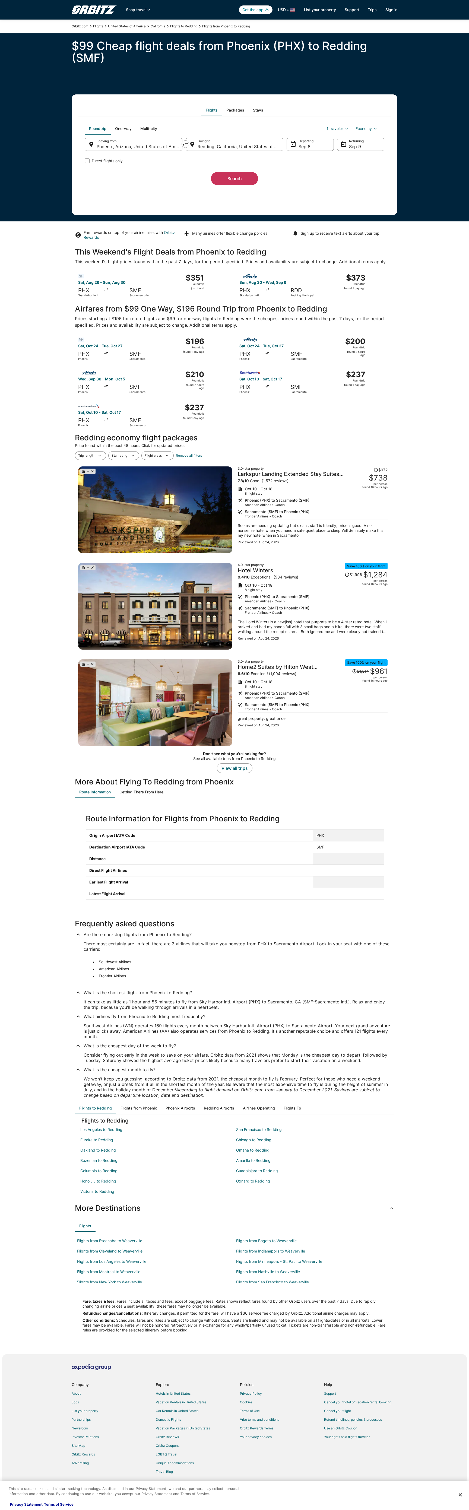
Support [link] (330, 1393)
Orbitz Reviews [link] (167, 1437)
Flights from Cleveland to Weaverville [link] (109, 1251)
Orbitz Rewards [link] (83, 1454)
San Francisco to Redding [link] (259, 1129)
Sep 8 (304, 146)
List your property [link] (85, 1411)
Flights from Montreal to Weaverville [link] (108, 1271)
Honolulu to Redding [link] (98, 1181)
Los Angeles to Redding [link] (101, 1129)
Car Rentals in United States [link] (177, 1411)
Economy (364, 128)
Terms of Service (59, 1504)
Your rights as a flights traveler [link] (347, 1437)
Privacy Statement (26, 1504)
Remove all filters (189, 455)
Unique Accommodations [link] (175, 1463)
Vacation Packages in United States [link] (183, 1428)
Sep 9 (355, 146)
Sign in (391, 9)
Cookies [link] (246, 1402)
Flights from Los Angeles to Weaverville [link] (111, 1261)
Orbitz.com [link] (80, 26)
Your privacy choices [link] (256, 1437)
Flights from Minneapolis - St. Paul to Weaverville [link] (279, 1261)
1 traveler (335, 128)
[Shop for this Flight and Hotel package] (312, 509)
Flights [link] (98, 26)
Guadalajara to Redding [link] (257, 1170)
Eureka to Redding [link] (96, 1139)
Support (352, 9)
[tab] (211, 110)
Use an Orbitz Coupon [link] (340, 1428)
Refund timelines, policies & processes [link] (353, 1419)
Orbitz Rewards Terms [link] (256, 1428)
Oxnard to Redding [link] (253, 1181)
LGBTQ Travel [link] (166, 1454)
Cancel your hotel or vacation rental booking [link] (357, 1402)
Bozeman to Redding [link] (99, 1160)
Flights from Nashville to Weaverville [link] (268, 1271)
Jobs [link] (75, 1402)
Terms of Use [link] (250, 1411)
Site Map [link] (78, 1446)
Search (234, 178)
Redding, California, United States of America (240, 146)
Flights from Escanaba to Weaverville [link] (109, 1240)
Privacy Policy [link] (251, 1393)
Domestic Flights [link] (168, 1419)
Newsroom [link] (80, 1428)
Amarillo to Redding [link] (253, 1160)
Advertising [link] (80, 1463)
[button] (234, 1208)
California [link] (158, 26)
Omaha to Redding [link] (253, 1150)
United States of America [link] (127, 26)
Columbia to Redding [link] (99, 1170)
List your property (320, 9)
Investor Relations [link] (85, 1437)
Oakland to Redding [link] (98, 1150)
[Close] (460, 1495)
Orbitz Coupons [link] (167, 1446)
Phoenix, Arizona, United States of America (139, 146)
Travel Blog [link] (164, 1472)
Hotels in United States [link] (173, 1393)
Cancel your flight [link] (337, 1411)
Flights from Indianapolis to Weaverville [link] (270, 1251)
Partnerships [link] (81, 1419)
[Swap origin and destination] (185, 144)
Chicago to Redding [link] (253, 1139)
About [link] (76, 1393)
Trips (372, 9)
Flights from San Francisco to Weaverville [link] (272, 1282)
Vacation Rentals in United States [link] (181, 1402)
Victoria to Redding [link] (97, 1191)
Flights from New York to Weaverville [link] (109, 1282)
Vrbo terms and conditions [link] (259, 1419)
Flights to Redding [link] (183, 26)
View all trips (234, 768)
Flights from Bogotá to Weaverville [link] (266, 1240)
